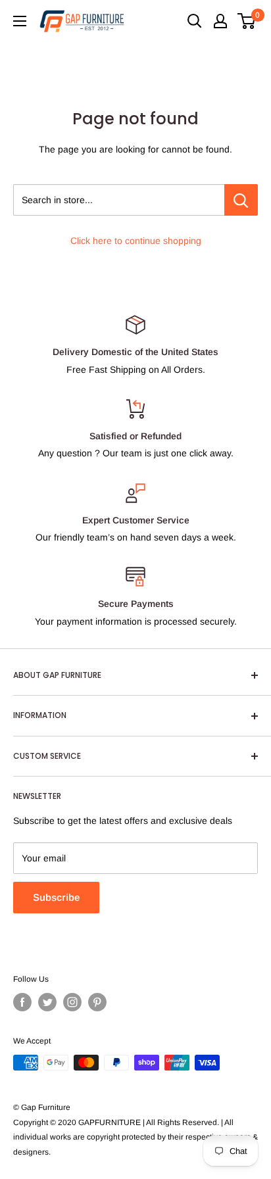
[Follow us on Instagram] (72, 1002)
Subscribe (56, 897)
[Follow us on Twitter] (47, 1002)
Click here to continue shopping (135, 240)
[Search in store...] (241, 200)
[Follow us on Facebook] (22, 1002)
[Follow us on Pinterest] (97, 1002)
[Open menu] (19, 21)
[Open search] (194, 21)
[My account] (220, 21)
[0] (247, 21)
